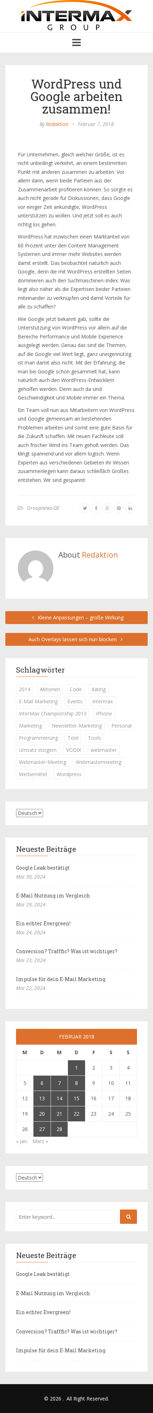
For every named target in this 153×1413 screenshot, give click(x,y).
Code (76, 689)
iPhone (104, 713)
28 (59, 1129)
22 (76, 1113)
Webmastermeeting (98, 762)
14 (59, 1098)
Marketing (30, 725)
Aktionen (50, 689)
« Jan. (22, 1141)
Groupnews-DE (43, 507)
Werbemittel (33, 774)
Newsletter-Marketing (77, 725)
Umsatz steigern (38, 749)
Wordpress (69, 774)
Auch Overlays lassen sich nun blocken (73, 639)
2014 (24, 689)
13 (42, 1098)
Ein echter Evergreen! (43, 923)
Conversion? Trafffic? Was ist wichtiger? (66, 951)
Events (75, 701)
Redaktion (57, 124)
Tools (94, 737)
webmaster (104, 749)
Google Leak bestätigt (43, 867)
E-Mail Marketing (38, 701)
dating (98, 689)
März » (40, 1141)
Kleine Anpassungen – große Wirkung (79, 617)
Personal (121, 725)
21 (59, 1113)
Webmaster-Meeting (42, 762)
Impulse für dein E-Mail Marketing (60, 979)
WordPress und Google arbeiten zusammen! (77, 96)
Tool (73, 737)
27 (42, 1129)
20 (42, 1113)
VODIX (73, 749)
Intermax (102, 701)
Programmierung (38, 737)
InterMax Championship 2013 (52, 713)
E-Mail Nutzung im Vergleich (53, 895)
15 (76, 1098)
